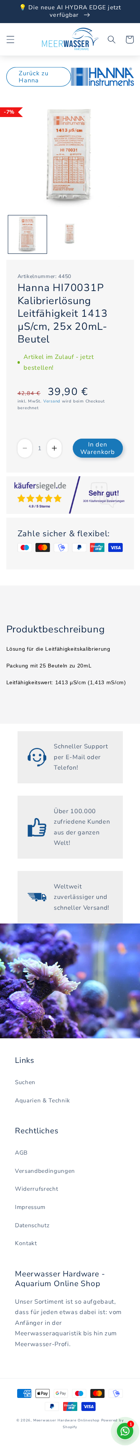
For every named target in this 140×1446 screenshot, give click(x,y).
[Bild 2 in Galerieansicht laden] (70, 234)
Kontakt (26, 1243)
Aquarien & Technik (42, 1100)
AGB (21, 1152)
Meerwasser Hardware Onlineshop (66, 1420)
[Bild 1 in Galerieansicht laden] (27, 234)
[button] (10, 39)
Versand (51, 401)
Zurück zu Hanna (34, 77)
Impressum (30, 1207)
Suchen (25, 1082)
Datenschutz (32, 1225)
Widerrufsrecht (36, 1189)
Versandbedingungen (45, 1171)
